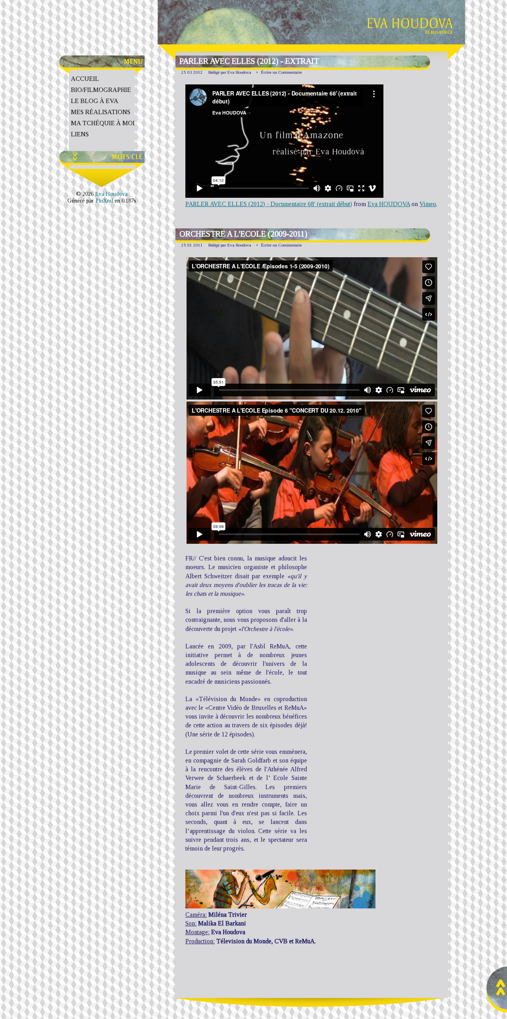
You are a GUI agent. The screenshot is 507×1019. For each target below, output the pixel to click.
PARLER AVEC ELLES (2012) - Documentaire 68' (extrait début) (268, 204)
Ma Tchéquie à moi (103, 123)
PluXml (104, 200)
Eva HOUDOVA (389, 204)
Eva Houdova (111, 194)
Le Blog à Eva (94, 101)
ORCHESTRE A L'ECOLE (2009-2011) (243, 233)
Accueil (85, 78)
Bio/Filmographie (101, 89)
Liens (80, 134)
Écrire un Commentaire (281, 72)
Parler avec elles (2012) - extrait (249, 61)
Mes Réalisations (100, 112)
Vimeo (427, 204)
